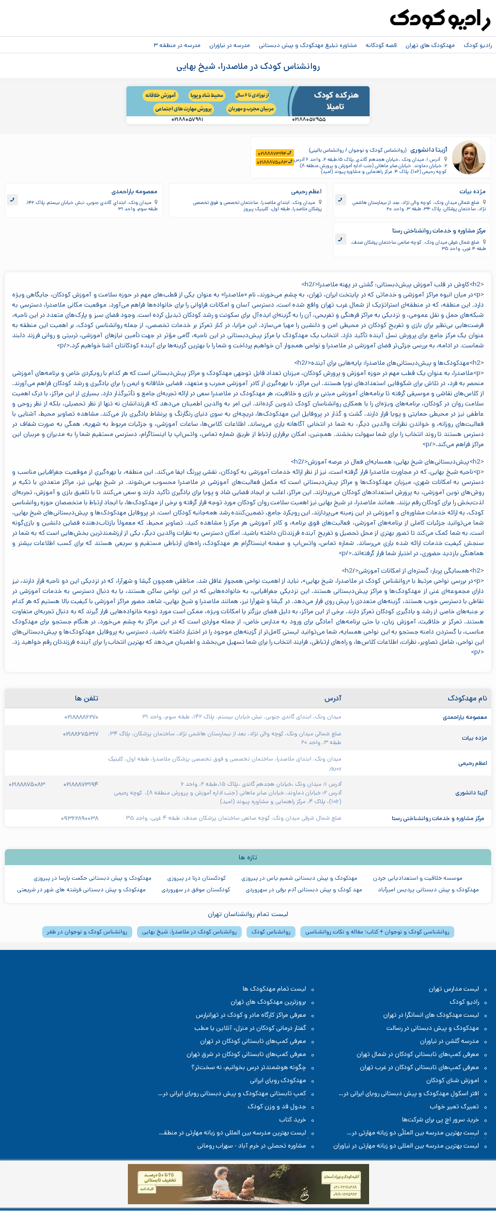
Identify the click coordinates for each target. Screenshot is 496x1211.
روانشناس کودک (271, 932)
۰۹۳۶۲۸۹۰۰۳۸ (79, 818)
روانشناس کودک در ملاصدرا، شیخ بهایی (189, 932)
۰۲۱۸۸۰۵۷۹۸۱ (187, 120)
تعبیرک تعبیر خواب (454, 1106)
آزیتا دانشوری (428, 150)
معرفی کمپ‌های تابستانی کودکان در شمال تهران (417, 1054)
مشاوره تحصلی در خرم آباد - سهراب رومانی (251, 1145)
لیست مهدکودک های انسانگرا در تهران (431, 1015)
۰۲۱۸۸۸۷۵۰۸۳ (272, 162)
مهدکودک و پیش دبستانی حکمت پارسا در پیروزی (92, 878)
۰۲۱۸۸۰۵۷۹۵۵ (309, 120)
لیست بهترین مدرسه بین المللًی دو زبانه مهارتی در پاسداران (420, 1133)
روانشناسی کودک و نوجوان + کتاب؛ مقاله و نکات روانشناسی (377, 932)
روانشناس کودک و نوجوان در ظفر (87, 932)
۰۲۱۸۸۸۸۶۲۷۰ (81, 717)
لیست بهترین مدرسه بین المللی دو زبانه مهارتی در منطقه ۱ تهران (236, 1133)
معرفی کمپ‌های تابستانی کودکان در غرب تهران (419, 1067)
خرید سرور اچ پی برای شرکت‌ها (440, 1119)
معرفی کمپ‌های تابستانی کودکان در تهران (253, 1041)
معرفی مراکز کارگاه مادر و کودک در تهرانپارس (251, 1015)
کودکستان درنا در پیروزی (196, 878)
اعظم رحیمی (306, 191)
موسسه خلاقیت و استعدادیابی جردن (418, 878)
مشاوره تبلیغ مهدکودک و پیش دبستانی (308, 45)
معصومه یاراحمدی (134, 191)
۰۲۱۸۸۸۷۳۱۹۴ (272, 153)
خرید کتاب (292, 1119)
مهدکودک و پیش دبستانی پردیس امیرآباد (428, 889)
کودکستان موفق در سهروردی (195, 889)
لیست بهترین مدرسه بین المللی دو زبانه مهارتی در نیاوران (406, 1145)
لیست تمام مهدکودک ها (274, 989)
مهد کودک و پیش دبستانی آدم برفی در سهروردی (304, 889)
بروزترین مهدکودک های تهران (268, 1002)
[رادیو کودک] (440, 20)
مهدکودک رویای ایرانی (278, 1080)
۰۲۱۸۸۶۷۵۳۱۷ (80, 734)
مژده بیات (473, 191)
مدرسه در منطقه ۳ (177, 45)
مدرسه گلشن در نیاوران (449, 1041)
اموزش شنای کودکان (452, 1080)
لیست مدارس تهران (454, 989)
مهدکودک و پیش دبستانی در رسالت (433, 1028)
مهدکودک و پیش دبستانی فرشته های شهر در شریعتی (81, 889)
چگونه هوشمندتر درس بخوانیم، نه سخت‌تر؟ (248, 1067)
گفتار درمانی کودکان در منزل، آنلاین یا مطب (250, 1028)
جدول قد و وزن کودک (277, 1106)
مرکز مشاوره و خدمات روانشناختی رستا (439, 230)
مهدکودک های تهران (430, 45)
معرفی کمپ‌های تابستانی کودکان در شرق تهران (246, 1054)
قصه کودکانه (381, 45)
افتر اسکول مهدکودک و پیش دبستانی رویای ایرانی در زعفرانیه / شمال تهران (416, 1094)
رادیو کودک (478, 45)
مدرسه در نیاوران (229, 45)
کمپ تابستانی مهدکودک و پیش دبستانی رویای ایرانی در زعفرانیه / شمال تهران (239, 1094)
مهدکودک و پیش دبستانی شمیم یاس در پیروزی (299, 878)
